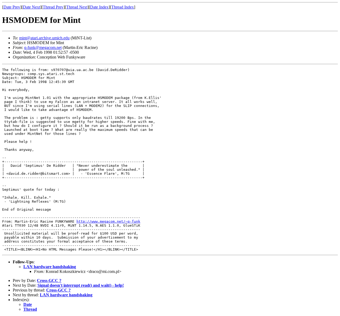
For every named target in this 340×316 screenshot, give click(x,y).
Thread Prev (53, 7)
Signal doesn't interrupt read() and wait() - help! (80, 285)
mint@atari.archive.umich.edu (44, 38)
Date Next (31, 7)
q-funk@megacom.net (43, 47)
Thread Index (122, 7)
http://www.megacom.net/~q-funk (108, 221)
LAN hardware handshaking (49, 266)
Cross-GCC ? (49, 280)
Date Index (99, 7)
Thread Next (76, 7)
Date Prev (11, 7)
